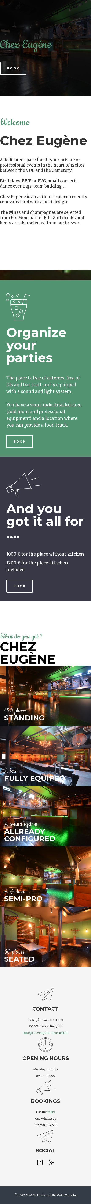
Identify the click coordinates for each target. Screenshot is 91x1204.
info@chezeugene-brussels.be (45, 1033)
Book (13, 68)
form (51, 1112)
